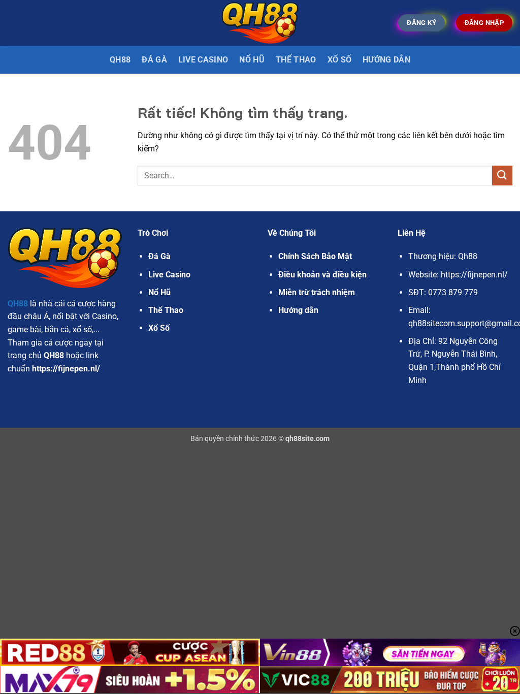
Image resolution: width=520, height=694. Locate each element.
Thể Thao (296, 60)
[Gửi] (502, 175)
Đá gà (154, 60)
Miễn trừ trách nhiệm (316, 292)
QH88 (120, 60)
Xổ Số (340, 60)
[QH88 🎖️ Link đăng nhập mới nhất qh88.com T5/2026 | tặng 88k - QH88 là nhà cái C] (260, 23)
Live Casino (203, 60)
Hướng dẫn (386, 60)
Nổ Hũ (252, 60)
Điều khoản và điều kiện (322, 274)
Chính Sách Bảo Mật (315, 256)
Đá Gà (159, 256)
